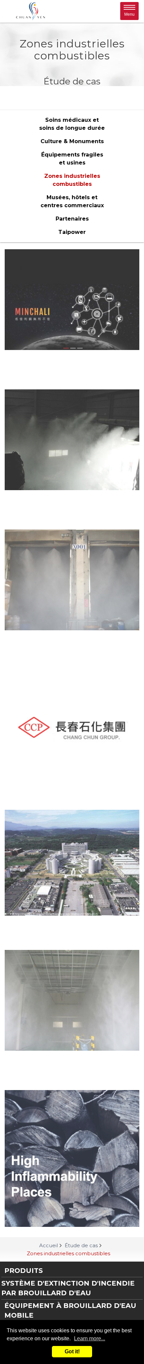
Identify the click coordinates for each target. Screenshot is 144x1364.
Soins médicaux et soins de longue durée (72, 124)
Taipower (72, 232)
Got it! (72, 1351)
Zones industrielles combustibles (72, 180)
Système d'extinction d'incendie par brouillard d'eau (68, 1288)
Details (72, 360)
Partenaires (72, 219)
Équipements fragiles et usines (72, 158)
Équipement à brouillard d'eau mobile (70, 1310)
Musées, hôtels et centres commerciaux (72, 201)
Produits (23, 1271)
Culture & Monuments (72, 141)
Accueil (48, 1245)
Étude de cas (81, 1245)
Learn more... (89, 1338)
